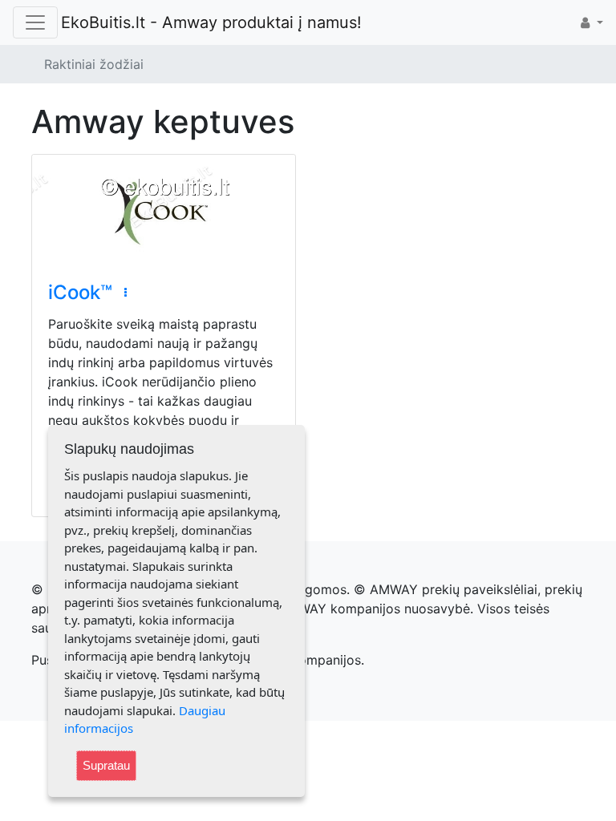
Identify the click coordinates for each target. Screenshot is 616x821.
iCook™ (80, 292)
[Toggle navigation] (35, 22)
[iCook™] (163, 210)
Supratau (106, 765)
